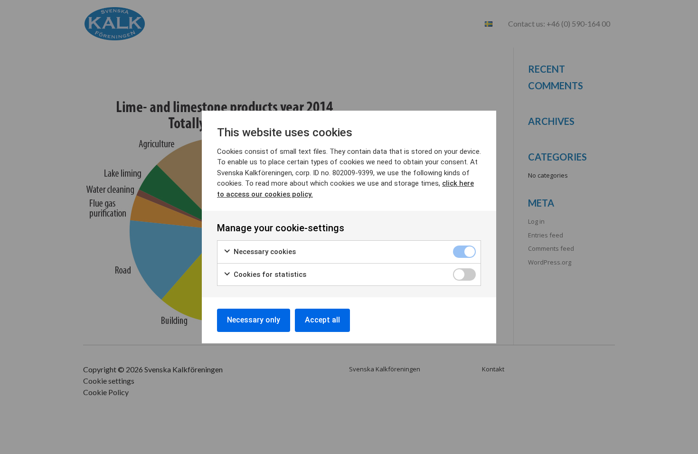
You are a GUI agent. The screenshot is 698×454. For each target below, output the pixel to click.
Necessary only (253, 319)
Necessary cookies (264, 251)
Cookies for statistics (269, 274)
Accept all (322, 319)
